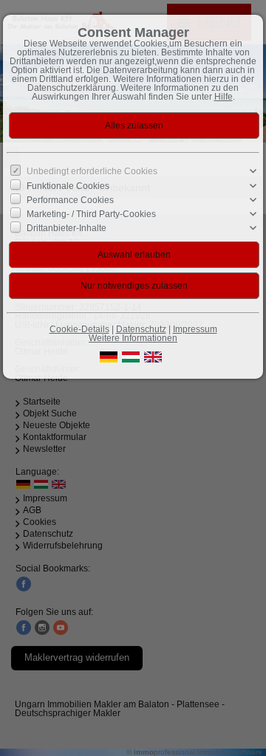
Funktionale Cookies (68, 185)
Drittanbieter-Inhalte (66, 228)
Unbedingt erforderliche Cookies (92, 171)
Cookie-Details (79, 329)
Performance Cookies (70, 200)
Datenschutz (141, 329)
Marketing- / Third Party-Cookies (91, 214)
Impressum (195, 329)
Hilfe (223, 97)
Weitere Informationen (133, 338)
